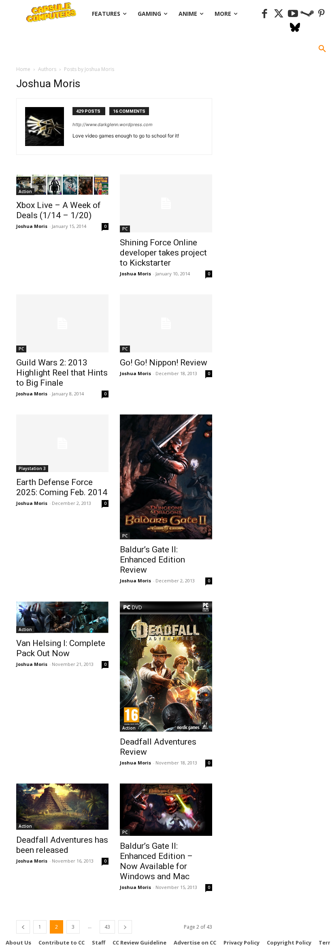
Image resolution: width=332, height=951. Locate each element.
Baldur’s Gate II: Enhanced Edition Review (152, 560)
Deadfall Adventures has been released (62, 845)
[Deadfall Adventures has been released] (62, 807)
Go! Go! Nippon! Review (163, 362)
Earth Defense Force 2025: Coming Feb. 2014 (61, 487)
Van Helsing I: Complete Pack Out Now (60, 648)
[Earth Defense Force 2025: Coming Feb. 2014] (62, 443)
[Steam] (307, 14)
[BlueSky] (295, 28)
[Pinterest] (321, 14)
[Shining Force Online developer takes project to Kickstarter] (166, 203)
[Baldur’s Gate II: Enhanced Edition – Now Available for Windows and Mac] (166, 809)
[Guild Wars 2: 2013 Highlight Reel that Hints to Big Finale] (62, 323)
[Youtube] (293, 14)
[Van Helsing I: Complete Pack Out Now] (62, 617)
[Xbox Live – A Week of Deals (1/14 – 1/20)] (62, 184)
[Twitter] (279, 14)
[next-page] (125, 927)
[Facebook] (265, 14)
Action (25, 191)
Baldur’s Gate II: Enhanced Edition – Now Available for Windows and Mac (156, 861)
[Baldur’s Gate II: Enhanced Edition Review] (166, 477)
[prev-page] (23, 927)
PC (125, 229)
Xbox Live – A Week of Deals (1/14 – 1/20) (58, 210)
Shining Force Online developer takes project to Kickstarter (163, 253)
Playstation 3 (32, 468)
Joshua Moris (31, 226)
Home (23, 69)
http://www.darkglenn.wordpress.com (112, 124)
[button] (322, 49)
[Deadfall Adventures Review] (166, 666)
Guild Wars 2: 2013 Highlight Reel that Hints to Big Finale (62, 373)
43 (107, 926)
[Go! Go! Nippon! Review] (166, 323)
